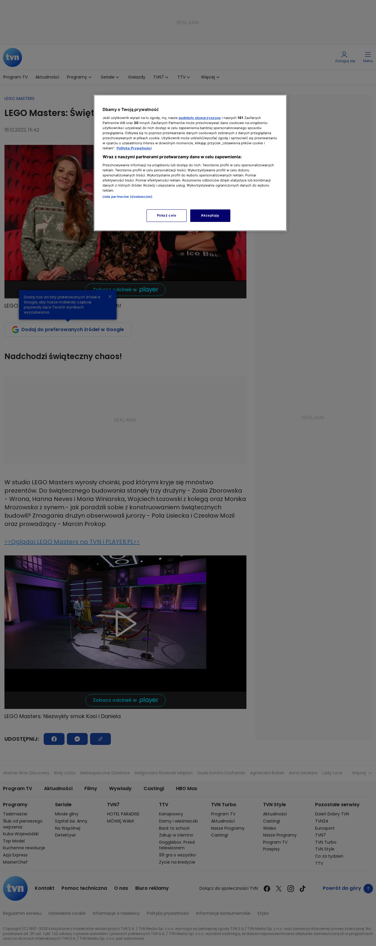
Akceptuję (210, 215)
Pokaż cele (167, 215)
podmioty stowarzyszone (200, 118)
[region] (190, 163)
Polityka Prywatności (134, 148)
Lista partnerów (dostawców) (128, 197)
